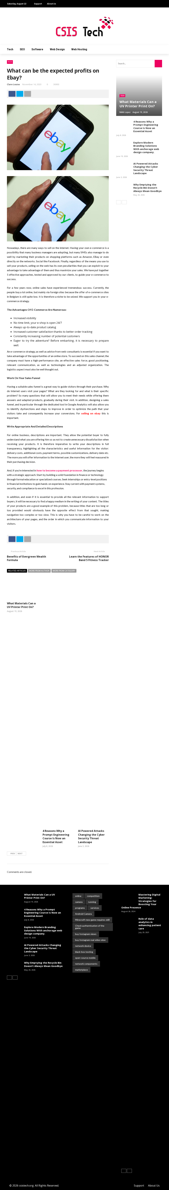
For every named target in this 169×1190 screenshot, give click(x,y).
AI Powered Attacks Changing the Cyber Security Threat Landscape (91, 836)
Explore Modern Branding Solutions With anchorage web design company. (146, 147)
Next (20, 853)
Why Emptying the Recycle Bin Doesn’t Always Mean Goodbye (147, 188)
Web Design (57, 49)
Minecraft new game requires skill (92, 919)
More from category (64, 570)
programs (80, 907)
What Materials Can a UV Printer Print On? (21, 605)
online (78, 896)
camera (79, 901)
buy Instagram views (85, 934)
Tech (10, 49)
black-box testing (84, 951)
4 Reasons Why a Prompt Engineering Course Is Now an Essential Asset (56, 836)
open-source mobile (85, 957)
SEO (22, 49)
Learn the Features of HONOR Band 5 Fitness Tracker (89, 558)
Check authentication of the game (89, 926)
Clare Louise (13, 84)
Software (37, 49)
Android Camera (83, 913)
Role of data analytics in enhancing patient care (149, 923)
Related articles (17, 570)
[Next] (124, 202)
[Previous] (118, 202)
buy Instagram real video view (90, 940)
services (94, 907)
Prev (12, 853)
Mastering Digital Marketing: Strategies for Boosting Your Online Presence (140, 901)
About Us (51, 3)
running (92, 901)
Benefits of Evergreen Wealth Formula (26, 558)
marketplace (81, 969)
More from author (39, 570)
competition (93, 896)
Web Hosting (79, 49)
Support (38, 3)
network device (83, 945)
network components (86, 963)
